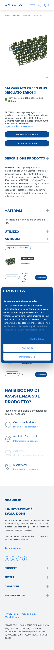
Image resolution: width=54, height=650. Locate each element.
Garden (26, 15)
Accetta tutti (27, 348)
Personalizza (25, 356)
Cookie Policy (29, 613)
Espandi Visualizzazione (17, 247)
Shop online (13, 500)
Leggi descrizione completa (19, 126)
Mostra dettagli (37, 339)
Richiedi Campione (27, 143)
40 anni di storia (13, 547)
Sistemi (16, 15)
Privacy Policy (12, 613)
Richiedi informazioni (27, 134)
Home (7, 15)
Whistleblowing (12, 617)
